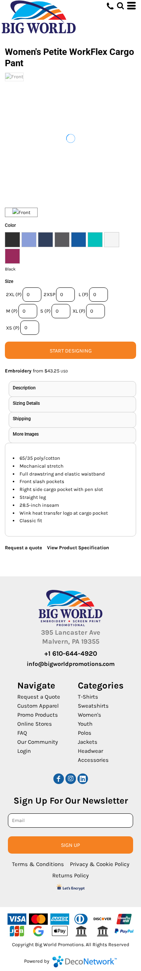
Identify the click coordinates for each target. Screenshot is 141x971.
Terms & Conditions (38, 864)
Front (24, 212)
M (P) (12, 311)
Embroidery (18, 371)
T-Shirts (88, 696)
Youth (85, 723)
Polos (84, 732)
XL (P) (79, 311)
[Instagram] (70, 778)
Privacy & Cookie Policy (99, 864)
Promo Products (37, 714)
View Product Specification (78, 547)
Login (24, 751)
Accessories (93, 760)
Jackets (87, 742)
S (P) (45, 311)
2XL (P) (14, 294)
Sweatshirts (93, 705)
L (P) (83, 294)
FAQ (22, 732)
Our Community (37, 742)
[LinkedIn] (82, 778)
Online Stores (34, 723)
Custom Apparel (38, 705)
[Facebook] (58, 778)
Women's (89, 714)
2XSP (49, 294)
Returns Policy (70, 875)
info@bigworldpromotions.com (71, 663)
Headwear (90, 751)
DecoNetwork (84, 961)
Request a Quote (38, 696)
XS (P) (13, 328)
